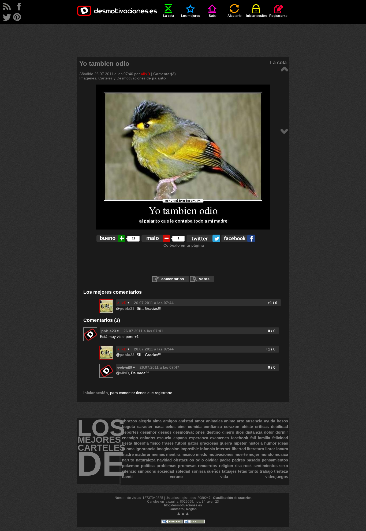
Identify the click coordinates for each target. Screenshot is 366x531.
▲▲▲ (183, 513)
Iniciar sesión (256, 16)
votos (204, 279)
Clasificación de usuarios (232, 498)
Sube (212, 16)
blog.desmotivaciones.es (183, 505)
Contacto (177, 509)
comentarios (172, 279)
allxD (145, 74)
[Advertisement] (183, 36)
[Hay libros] (284, 68)
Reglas (191, 509)
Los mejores (190, 16)
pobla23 (127, 308)
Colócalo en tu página (183, 245)
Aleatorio (234, 16)
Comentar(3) (164, 74)
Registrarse (278, 16)
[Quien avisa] (284, 131)
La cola (168, 16)
